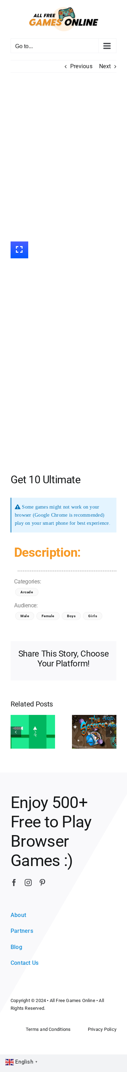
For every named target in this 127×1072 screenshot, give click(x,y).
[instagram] (28, 882)
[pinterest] (42, 882)
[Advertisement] (63, 157)
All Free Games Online (72, 1000)
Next (105, 66)
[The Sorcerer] (94, 731)
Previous (81, 66)
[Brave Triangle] (33, 731)
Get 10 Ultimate (45, 479)
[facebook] (14, 882)
